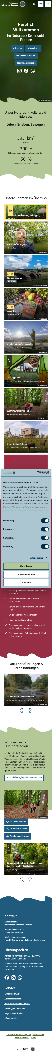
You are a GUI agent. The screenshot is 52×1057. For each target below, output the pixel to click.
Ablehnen (26, 582)
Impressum (20, 1035)
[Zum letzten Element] (22, 710)
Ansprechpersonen (12, 999)
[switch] (45, 529)
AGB (29, 1035)
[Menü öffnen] (41, 4)
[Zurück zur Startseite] (13, 4)
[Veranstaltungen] (48, 4)
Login (33, 1038)
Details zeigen (36, 558)
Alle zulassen (26, 566)
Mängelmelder (10, 1018)
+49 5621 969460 (19, 938)
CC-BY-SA (44, 285)
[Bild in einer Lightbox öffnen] (26, 804)
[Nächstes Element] (30, 710)
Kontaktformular (12, 994)
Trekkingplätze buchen (14, 1009)
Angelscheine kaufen (13, 1013)
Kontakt (10, 1035)
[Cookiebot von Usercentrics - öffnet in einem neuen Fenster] (37, 472)
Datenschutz (38, 1035)
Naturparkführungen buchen (17, 1004)
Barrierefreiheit (22, 1038)
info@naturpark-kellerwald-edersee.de (27, 940)
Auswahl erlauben (26, 574)
